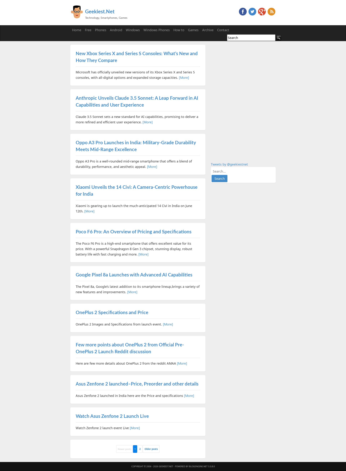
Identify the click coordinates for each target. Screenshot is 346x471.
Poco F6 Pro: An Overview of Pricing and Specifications (133, 232)
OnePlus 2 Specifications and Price (112, 312)
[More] (184, 77)
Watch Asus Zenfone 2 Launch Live (112, 416)
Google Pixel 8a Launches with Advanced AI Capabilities (134, 275)
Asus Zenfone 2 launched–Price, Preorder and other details (137, 384)
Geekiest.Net (99, 11)
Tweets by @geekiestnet (229, 164)
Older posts (151, 449)
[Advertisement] (238, 99)
